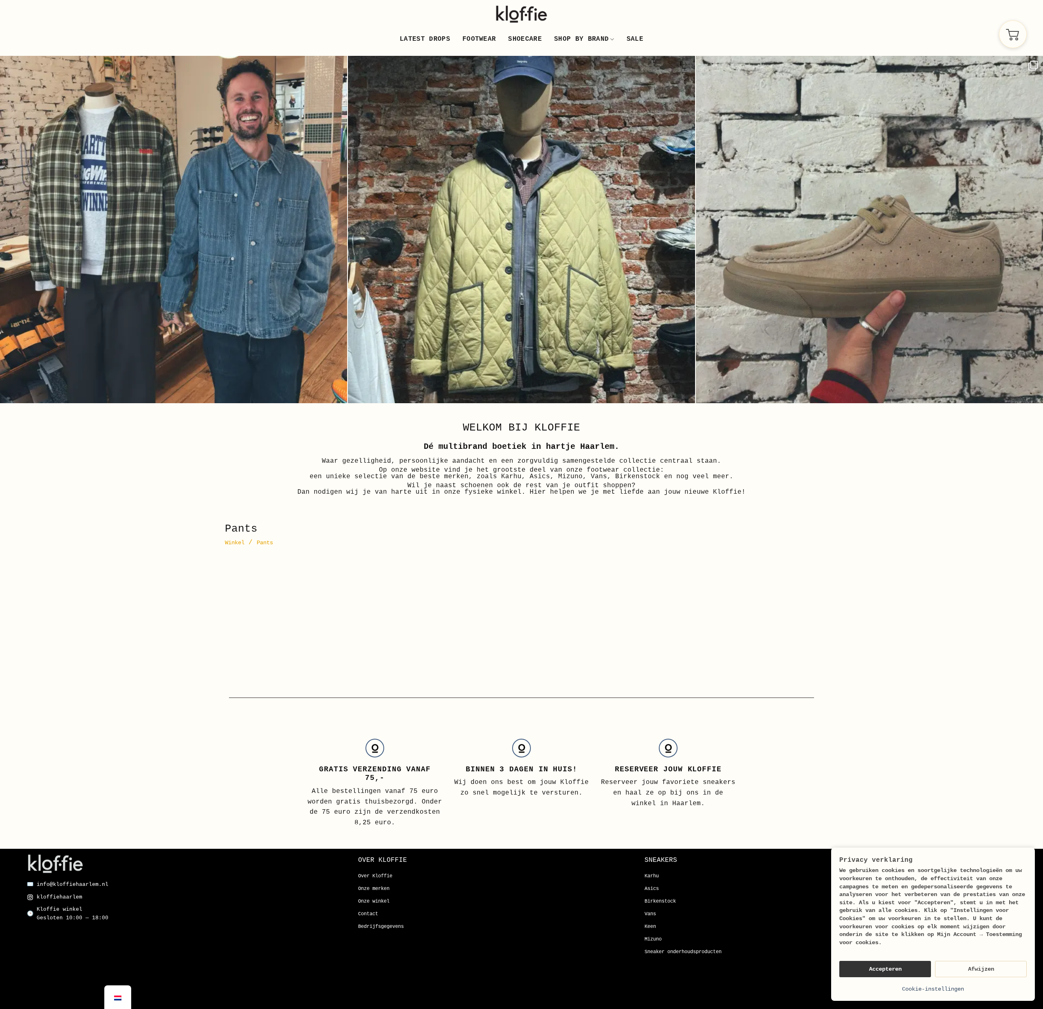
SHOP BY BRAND (581, 39)
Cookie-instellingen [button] (933, 989)
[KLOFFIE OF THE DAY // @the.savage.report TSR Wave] (521, 229)
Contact (368, 914)
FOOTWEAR (479, 39)
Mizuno (653, 939)
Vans (650, 914)
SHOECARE (525, 39)
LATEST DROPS (425, 39)
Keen (650, 927)
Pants (265, 542)
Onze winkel (373, 901)
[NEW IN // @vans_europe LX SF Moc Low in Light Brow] (869, 229)
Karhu (652, 876)
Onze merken (373, 889)
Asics (652, 889)
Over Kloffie (375, 876)
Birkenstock (660, 901)
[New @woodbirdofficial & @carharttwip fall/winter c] (173, 229)
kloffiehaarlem (59, 897)
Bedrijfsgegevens (381, 927)
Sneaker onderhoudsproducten (683, 952)
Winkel (234, 542)
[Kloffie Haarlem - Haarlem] (521, 14)
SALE (635, 39)
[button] (1013, 34)
